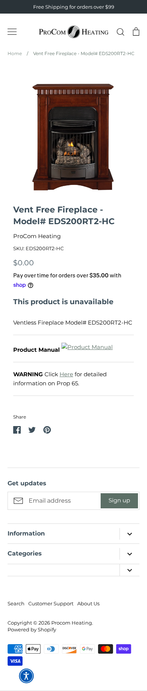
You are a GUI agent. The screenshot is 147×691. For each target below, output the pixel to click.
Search (16, 603)
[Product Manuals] (87, 349)
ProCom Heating (37, 236)
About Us (88, 603)
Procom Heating (71, 623)
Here (66, 374)
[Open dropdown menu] (129, 534)
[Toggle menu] (12, 32)
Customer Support (51, 603)
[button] (26, 675)
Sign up (119, 500)
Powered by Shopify (32, 629)
